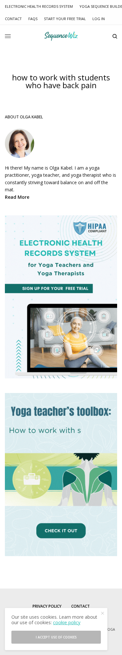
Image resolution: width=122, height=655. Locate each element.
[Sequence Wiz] (61, 36)
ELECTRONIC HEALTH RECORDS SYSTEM (39, 6)
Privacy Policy (47, 606)
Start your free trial (65, 18)
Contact (13, 18)
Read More (17, 197)
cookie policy (66, 622)
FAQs (32, 18)
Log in (98, 18)
